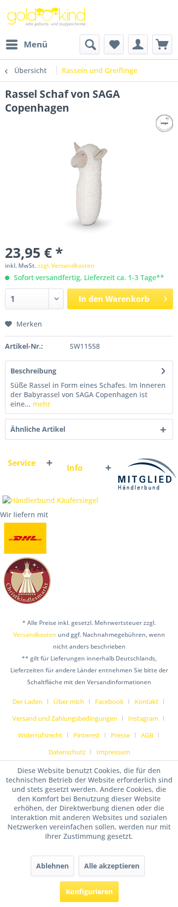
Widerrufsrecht (40, 735)
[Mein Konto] (138, 44)
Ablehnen (52, 865)
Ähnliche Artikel (37, 429)
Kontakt (146, 701)
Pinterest (86, 735)
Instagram (143, 718)
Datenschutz (67, 751)
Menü (35, 44)
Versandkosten (34, 634)
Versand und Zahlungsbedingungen (64, 718)
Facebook (109, 701)
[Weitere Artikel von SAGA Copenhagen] (164, 123)
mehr (40, 404)
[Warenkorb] (162, 44)
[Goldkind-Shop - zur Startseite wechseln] (47, 17)
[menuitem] (26, 44)
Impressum (113, 751)
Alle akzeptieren (111, 865)
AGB (147, 735)
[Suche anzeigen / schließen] (89, 44)
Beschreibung (33, 370)
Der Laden (27, 701)
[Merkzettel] (114, 44)
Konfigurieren (89, 891)
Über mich (68, 701)
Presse (120, 735)
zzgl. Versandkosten (66, 265)
